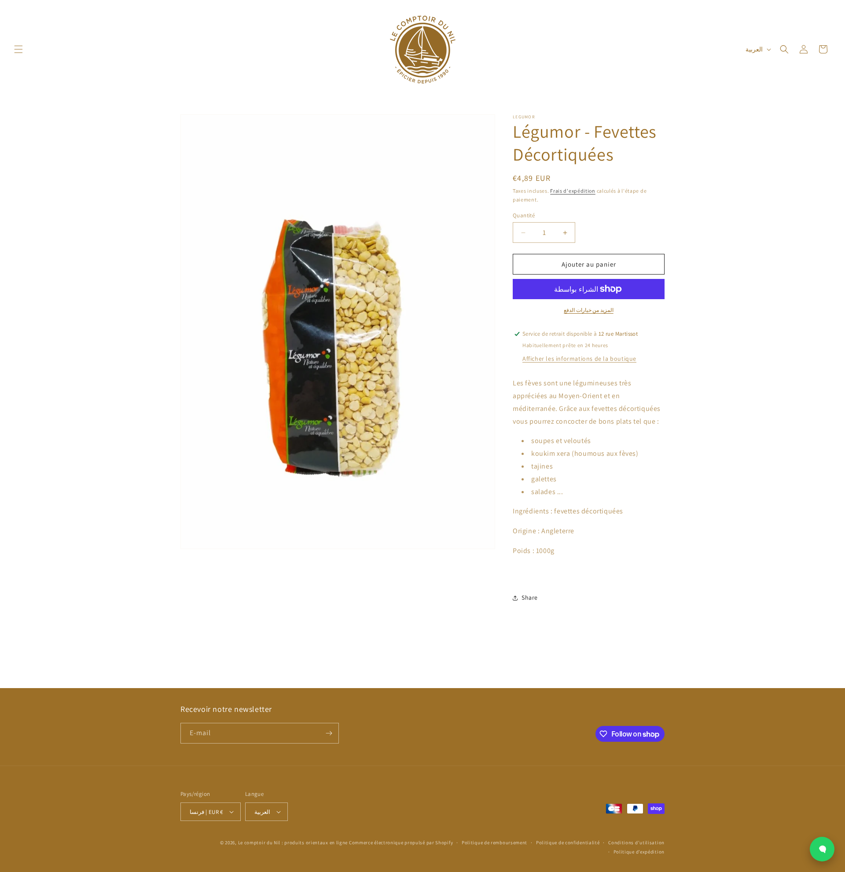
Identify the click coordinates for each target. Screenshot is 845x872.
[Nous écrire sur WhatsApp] (822, 849)
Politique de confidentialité (568, 842)
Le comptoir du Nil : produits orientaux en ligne (293, 842)
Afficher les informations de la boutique (579, 359)
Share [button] (530, 597)
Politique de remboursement (494, 842)
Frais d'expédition (572, 190)
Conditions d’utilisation (636, 842)
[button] (18, 49)
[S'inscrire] (328, 733)
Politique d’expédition (639, 852)
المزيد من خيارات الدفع (589, 310)
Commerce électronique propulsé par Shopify (401, 842)
